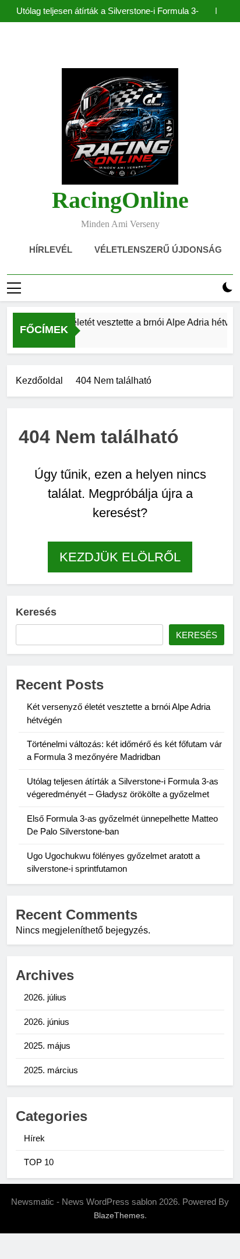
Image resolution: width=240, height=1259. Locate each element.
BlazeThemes (119, 1215)
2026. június (46, 1022)
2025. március (51, 1070)
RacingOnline (120, 200)
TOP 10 (39, 1162)
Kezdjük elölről (120, 557)
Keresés (36, 612)
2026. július (45, 997)
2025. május (47, 1046)
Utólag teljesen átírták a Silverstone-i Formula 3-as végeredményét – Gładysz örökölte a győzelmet (107, 11)
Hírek (34, 1138)
